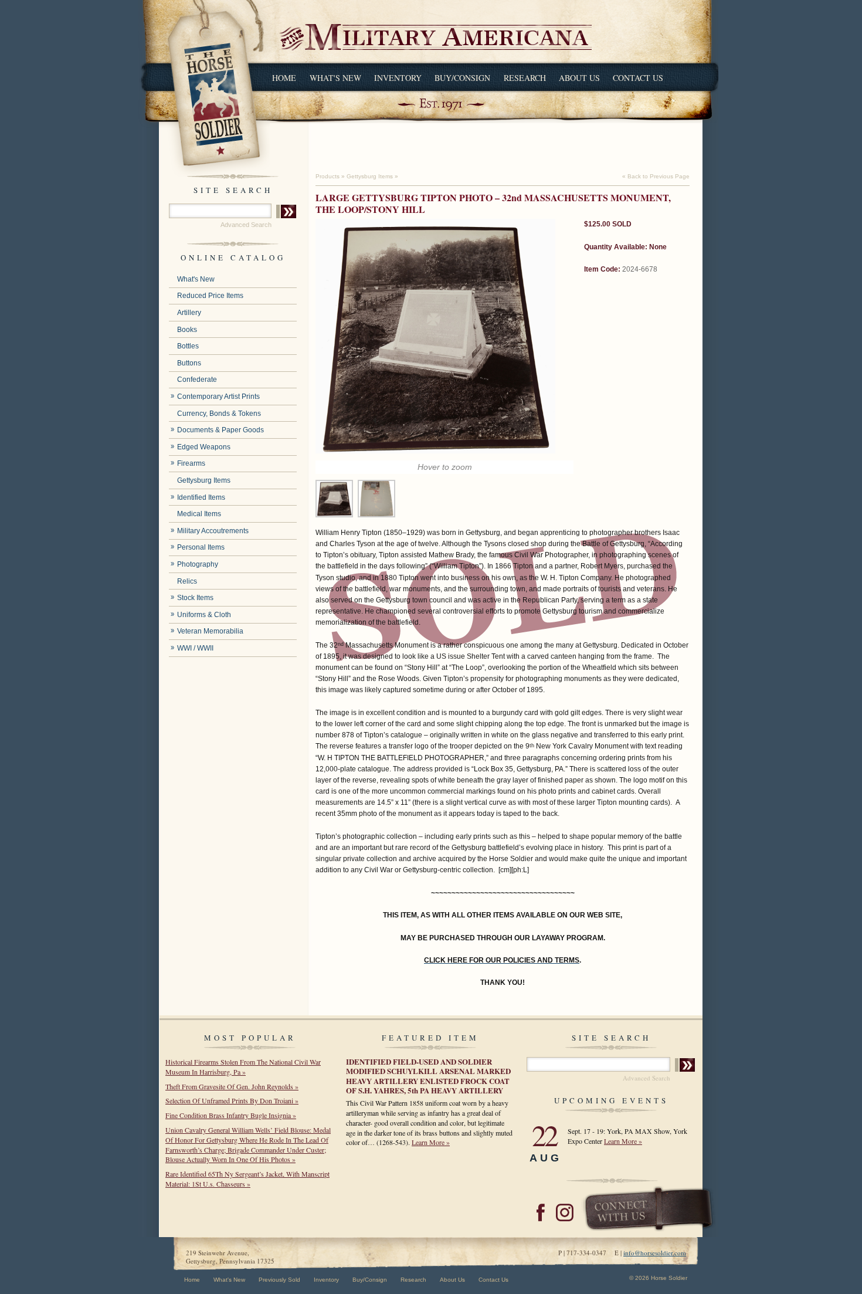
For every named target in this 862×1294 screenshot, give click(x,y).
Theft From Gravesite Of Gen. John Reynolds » (231, 1086)
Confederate (197, 379)
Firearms (191, 463)
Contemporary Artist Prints (218, 396)
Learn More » (431, 1142)
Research (525, 77)
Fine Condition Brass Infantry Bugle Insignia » (230, 1115)
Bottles (188, 346)
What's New (335, 77)
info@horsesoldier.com (654, 1252)
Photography (197, 564)
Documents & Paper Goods (220, 430)
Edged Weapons (203, 447)
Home (284, 77)
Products (327, 176)
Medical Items (199, 514)
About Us (579, 77)
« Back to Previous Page (656, 176)
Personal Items (201, 547)
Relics (187, 581)
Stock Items (195, 598)
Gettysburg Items (203, 480)
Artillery (189, 313)
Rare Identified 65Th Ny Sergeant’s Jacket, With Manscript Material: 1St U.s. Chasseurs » (247, 1178)
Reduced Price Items (210, 296)
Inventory (398, 77)
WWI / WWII (195, 648)
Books (187, 330)
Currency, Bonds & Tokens (219, 413)
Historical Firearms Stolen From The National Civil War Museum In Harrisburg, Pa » (243, 1066)
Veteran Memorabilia (210, 631)
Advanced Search (246, 224)
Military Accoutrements (213, 531)
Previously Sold (279, 1279)
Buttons (189, 363)
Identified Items (201, 497)
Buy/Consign (462, 77)
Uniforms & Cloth (204, 615)
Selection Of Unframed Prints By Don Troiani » (231, 1100)
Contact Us (638, 77)
